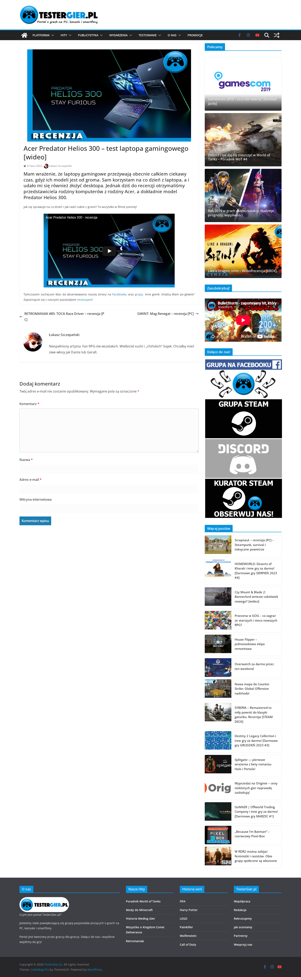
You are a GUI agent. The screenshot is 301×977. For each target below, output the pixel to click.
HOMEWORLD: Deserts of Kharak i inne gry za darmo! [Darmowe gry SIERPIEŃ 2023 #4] (256, 571)
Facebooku (119, 294)
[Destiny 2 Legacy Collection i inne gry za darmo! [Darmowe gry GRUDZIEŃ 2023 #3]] (218, 741)
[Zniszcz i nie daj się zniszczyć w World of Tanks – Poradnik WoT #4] (243, 139)
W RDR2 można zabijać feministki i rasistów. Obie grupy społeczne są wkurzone (256, 856)
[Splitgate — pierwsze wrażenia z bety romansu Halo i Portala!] (218, 765)
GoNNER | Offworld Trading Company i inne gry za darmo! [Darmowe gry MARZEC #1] (256, 811)
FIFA (182, 901)
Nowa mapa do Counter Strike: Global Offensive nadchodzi (252, 688)
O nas (172, 35)
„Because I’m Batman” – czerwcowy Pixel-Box (252, 833)
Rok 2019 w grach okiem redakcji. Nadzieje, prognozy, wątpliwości (241, 213)
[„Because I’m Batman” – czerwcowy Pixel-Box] (218, 835)
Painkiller (186, 927)
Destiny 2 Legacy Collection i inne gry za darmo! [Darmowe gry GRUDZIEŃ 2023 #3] (256, 740)
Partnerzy (241, 936)
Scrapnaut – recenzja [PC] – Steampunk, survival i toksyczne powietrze (254, 544)
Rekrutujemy (243, 918)
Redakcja (240, 910)
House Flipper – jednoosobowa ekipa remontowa (250, 644)
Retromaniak (135, 941)
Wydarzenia (118, 35)
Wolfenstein (188, 936)
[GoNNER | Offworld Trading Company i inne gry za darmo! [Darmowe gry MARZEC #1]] (218, 813)
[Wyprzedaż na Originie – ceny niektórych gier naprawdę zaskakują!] (218, 789)
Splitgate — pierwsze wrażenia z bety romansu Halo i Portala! (253, 764)
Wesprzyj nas (243, 944)
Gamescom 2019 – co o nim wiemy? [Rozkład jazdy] (242, 101)
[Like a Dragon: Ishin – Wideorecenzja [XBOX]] (243, 251)
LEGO (183, 918)
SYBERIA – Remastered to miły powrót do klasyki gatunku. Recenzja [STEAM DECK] (254, 715)
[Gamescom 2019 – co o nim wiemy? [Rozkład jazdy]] (243, 84)
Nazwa (26, 459)
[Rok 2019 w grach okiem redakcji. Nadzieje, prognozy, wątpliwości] (243, 195)
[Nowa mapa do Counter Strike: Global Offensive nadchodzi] (218, 690)
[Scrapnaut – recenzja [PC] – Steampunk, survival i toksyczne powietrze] (218, 546)
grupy (139, 294)
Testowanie (148, 35)
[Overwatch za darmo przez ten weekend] (218, 667)
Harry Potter (189, 910)
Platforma (41, 35)
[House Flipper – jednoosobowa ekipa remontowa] (218, 645)
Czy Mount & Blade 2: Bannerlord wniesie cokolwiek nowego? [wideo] (256, 596)
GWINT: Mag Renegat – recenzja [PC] (165, 313)
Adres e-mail (30, 479)
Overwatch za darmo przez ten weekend (254, 666)
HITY (64, 35)
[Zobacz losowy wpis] (277, 35)
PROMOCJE (195, 35)
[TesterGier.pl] (24, 35)
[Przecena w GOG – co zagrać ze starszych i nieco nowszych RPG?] (218, 621)
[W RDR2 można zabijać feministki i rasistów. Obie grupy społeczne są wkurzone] (218, 857)
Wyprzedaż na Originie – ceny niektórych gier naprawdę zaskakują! (256, 787)
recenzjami (84, 300)
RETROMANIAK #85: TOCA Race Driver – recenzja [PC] (64, 316)
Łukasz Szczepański (60, 166)
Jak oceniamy (243, 927)
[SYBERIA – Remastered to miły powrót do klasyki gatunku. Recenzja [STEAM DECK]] (218, 716)
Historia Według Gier (140, 918)
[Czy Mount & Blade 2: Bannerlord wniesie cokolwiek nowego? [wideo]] (218, 598)
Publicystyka (88, 35)
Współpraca (242, 901)
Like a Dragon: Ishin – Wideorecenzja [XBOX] (242, 271)
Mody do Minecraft (139, 910)
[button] (52, 35)
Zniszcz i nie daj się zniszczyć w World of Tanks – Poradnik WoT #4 (239, 157)
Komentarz (29, 404)
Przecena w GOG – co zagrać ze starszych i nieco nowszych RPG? (256, 620)
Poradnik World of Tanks (143, 901)
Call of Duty (188, 944)
